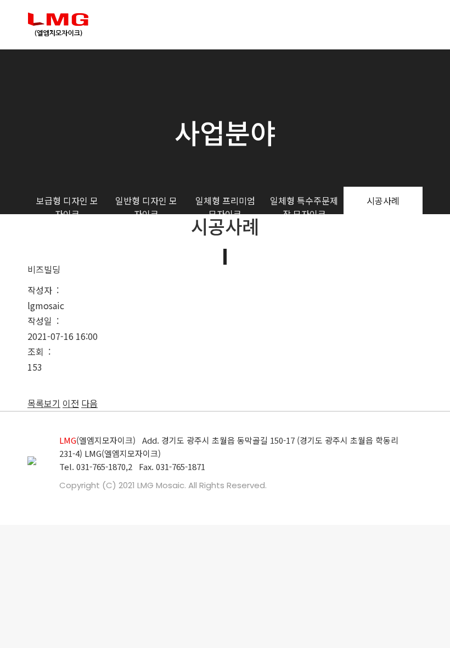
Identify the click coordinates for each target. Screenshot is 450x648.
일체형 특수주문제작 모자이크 (304, 207)
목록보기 (43, 403)
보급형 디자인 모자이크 (67, 207)
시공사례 (383, 200)
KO (417, 25)
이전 (71, 403)
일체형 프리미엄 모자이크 (225, 207)
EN (399, 25)
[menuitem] (137, 25)
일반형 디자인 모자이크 (146, 207)
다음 (89, 403)
